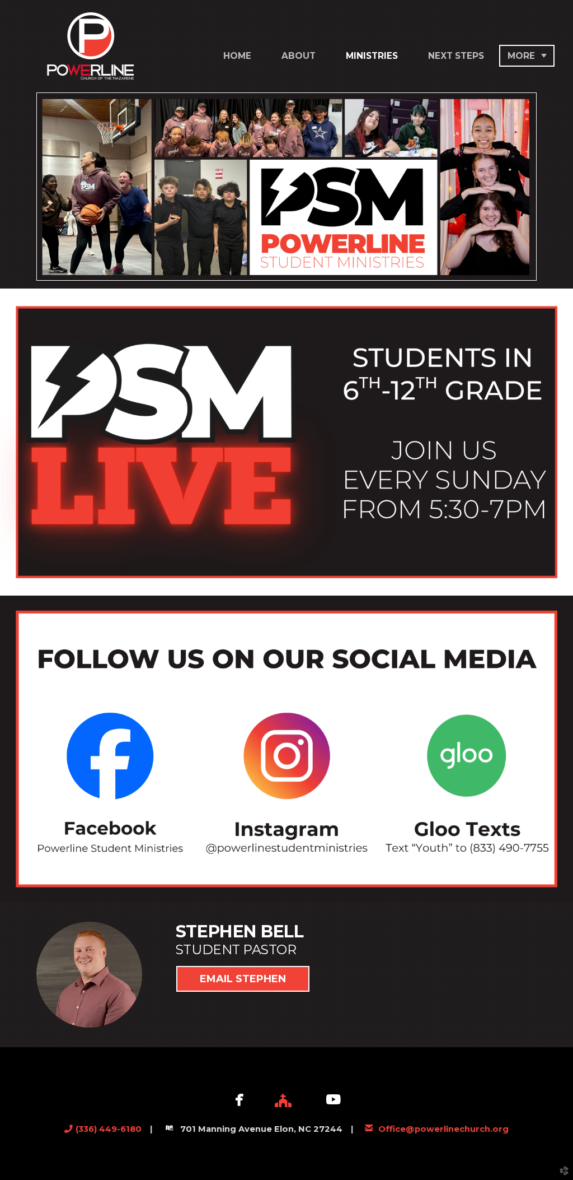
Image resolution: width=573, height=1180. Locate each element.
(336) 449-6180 (109, 1129)
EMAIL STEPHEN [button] (243, 979)
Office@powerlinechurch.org (443, 1129)
